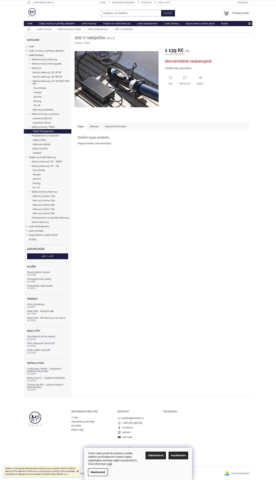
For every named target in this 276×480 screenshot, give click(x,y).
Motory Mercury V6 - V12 (45, 166)
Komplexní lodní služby (39, 279)
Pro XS (37, 105)
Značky (33, 239)
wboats (126, 432)
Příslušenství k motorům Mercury (50, 217)
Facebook (127, 427)
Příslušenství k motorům (45, 135)
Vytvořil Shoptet (240, 473)
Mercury (36, 68)
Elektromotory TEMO (43, 127)
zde (109, 464)
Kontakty (146, 2)
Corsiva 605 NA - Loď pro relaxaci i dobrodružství (45, 386)
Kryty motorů (40, 148)
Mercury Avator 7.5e (44, 196)
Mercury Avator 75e (44, 209)
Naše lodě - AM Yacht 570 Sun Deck (46, 318)
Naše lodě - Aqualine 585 (40, 311)
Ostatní (37, 153)
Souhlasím (178, 455)
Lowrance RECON (42, 118)
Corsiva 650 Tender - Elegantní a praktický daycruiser (44, 370)
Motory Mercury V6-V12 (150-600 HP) (51, 82)
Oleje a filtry (39, 140)
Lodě (31, 46)
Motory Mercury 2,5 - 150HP (47, 161)
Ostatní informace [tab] (115, 126)
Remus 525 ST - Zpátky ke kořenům (46, 378)
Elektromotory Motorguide (46, 63)
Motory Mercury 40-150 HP (47, 76)
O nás (102, 2)
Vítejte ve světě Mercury (42, 157)
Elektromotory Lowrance (45, 114)
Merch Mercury (40, 222)
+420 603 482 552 (132, 423)
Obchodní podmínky (123, 2)
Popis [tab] (81, 126)
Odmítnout (156, 455)
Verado (38, 92)
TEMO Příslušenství (43, 131)
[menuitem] (30, 23)
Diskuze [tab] (94, 126)
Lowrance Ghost (42, 122)
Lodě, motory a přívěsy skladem (46, 50)
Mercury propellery (43, 109)
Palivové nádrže (41, 144)
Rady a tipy (164, 2)
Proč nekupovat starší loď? (41, 343)
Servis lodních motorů (38, 272)
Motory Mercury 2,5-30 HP (47, 72)
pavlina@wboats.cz (133, 418)
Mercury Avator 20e (44, 200)
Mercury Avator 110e (44, 213)
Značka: (82, 43)
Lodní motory (36, 55)
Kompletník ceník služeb (40, 286)
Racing (37, 101)
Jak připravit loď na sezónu (41, 336)
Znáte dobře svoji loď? (38, 350)
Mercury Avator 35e (44, 204)
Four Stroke (40, 88)
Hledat (168, 13)
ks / (47, 256)
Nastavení (98, 472)
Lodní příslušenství (39, 226)
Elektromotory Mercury (45, 59)
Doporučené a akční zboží (43, 235)
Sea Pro (38, 96)
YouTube (127, 437)
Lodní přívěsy (36, 230)
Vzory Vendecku (35, 304)
